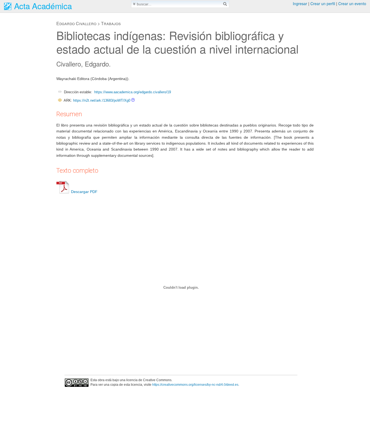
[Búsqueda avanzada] (134, 4)
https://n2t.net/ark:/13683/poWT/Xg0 (101, 100)
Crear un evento (352, 3)
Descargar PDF (84, 191)
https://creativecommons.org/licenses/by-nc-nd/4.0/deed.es (195, 385)
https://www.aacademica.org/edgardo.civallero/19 (132, 92)
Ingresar (300, 3)
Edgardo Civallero (76, 23)
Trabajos (111, 23)
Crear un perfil (322, 3)
